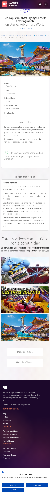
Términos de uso (9, 455)
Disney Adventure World (25, 35)
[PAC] (4, 4)
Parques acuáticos (10, 434)
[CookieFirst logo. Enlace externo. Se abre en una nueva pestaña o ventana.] (3, 472)
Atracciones (40, 35)
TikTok (5, 417)
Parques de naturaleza (12, 438)
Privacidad (7, 458)
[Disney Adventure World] (25, 15)
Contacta (6, 452)
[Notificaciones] (40, 4)
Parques (11, 35)
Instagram (7, 420)
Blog (4, 414)
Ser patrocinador (9, 448)
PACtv (5, 423)
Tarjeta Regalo (8, 441)
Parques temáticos (10, 431)
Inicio (3, 35)
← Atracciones (25, 28)
